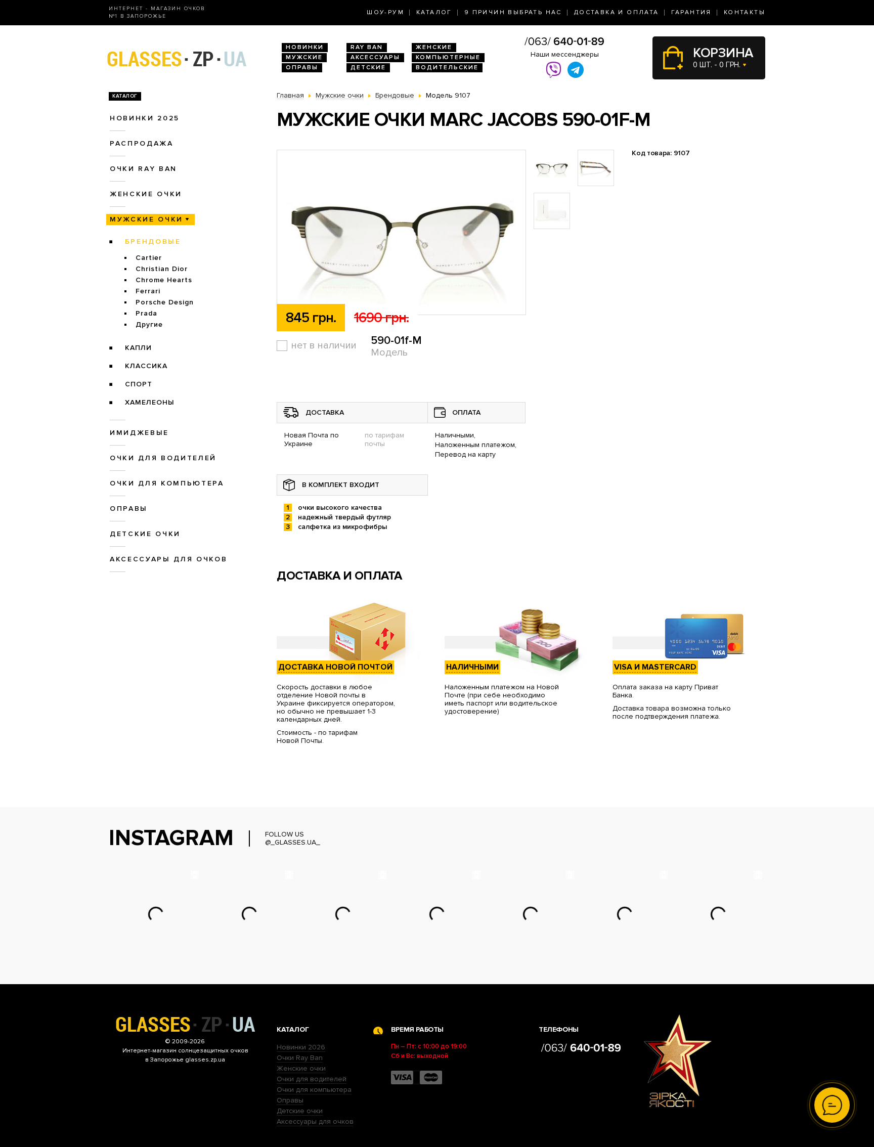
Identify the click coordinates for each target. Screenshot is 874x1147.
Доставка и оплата (616, 12)
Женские (434, 47)
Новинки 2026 (301, 1047)
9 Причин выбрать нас (513, 12)
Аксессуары (375, 57)
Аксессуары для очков (168, 559)
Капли (138, 347)
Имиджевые (139, 432)
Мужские (304, 57)
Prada (146, 313)
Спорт (138, 384)
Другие (149, 324)
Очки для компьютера (167, 483)
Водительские (447, 67)
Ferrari (148, 291)
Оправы (302, 67)
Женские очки (146, 194)
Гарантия (691, 12)
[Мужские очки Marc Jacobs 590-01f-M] (401, 233)
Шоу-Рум (385, 12)
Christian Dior (162, 268)
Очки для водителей (163, 458)
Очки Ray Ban (300, 1057)
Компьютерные (448, 57)
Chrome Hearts (164, 280)
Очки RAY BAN (143, 168)
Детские (368, 67)
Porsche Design (165, 302)
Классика (146, 366)
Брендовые (153, 241)
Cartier (149, 257)
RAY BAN (367, 47)
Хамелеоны (149, 402)
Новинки (305, 47)
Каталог (434, 12)
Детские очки (145, 534)
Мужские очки (146, 219)
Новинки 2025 (145, 118)
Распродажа (141, 143)
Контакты (744, 12)
